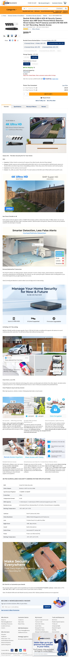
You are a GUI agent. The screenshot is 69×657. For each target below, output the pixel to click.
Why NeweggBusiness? (6, 622)
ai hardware (59, 8)
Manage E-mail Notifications (41, 632)
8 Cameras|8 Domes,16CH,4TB (47, 51)
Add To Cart (48, 94)
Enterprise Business (6, 642)
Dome (59, 51)
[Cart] (65, 3)
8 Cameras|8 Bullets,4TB (30, 51)
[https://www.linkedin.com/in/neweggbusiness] (20, 650)
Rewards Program (56, 628)
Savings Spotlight (56, 626)
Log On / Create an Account (41, 620)
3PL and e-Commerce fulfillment (25, 639)
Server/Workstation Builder (47, 11)
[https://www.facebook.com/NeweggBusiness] (12, 650)
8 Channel (26, 64)
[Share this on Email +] (17, 40)
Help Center (21, 622)
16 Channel (35, 64)
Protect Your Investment (30, 85)
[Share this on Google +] (15, 40)
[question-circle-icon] (34, 67)
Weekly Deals (58, 11)
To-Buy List (54, 624)
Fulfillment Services (22, 632)
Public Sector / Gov (5, 638)
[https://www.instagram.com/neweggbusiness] (24, 650)
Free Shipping (29, 67)
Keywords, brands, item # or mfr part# (38, 8)
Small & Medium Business (7, 640)
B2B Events (37, 11)
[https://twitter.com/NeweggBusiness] (16, 650)
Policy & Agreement (6, 655)
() (30, 29)
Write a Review (36, 29)
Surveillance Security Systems (33, 15)
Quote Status (38, 626)
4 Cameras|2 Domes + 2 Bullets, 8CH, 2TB (34, 43)
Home (4, 15)
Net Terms (54, 620)
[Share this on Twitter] (12, 40)
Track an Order (38, 622)
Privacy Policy (16, 655)
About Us (3, 620)
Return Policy (21, 624)
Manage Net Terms (39, 628)
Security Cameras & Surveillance (16, 15)
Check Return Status (40, 630)
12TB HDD (34, 57)
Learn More (65, 85)
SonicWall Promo (57, 12)
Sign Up (47, 607)
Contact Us (65, 12)
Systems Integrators (6, 644)
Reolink (45, 15)
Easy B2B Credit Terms (28, 11)
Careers (3, 628)
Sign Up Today (61, 654)
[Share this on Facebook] (10, 40)
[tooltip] (29, 72)
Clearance (65, 11)
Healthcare (3, 636)
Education (3, 634)
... (19, 35)
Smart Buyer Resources (6, 624)
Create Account (32, 3)
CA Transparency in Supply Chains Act (31, 655)
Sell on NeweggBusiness (24, 630)
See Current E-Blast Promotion (10, 610)
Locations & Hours (5, 626)
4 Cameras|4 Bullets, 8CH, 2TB (56, 43)
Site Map (54, 630)
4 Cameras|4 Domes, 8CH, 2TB (32, 47)
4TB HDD (26, 57)
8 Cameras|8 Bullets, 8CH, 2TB (50, 47)
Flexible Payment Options (58, 622)
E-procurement (55, 632)
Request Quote (46, 97)
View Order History (39, 624)
